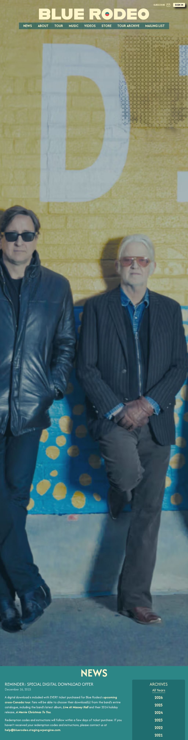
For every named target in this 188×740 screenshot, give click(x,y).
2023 (159, 720)
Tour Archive (128, 25)
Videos (90, 25)
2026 (159, 697)
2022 (159, 727)
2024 (159, 712)
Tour (58, 25)
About (43, 25)
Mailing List (155, 25)
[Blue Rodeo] (94, 14)
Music (73, 25)
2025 (159, 705)
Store (106, 25)
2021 (159, 735)
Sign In (179, 5)
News (27, 25)
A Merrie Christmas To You (33, 712)
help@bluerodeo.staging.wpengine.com (32, 730)
